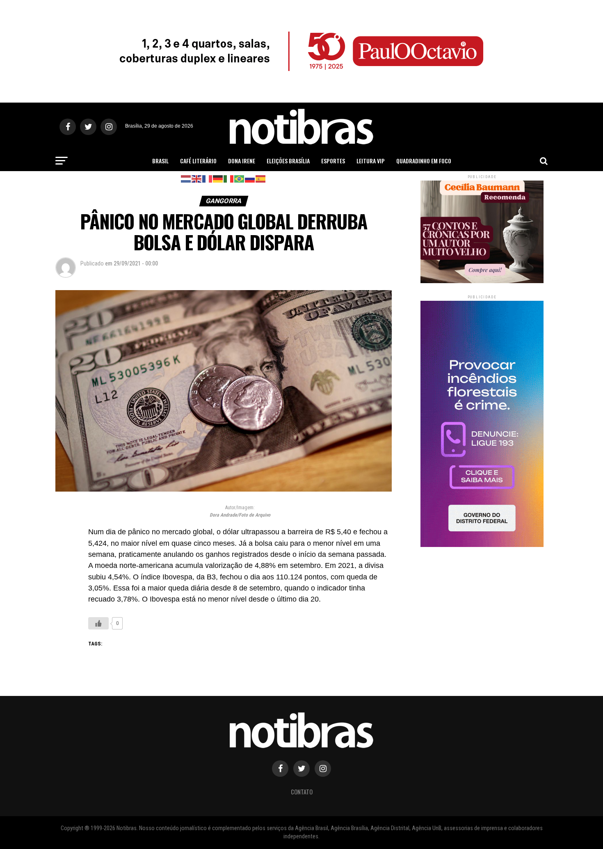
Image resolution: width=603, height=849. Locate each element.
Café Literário (198, 160)
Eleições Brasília (288, 160)
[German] (218, 178)
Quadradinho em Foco (423, 160)
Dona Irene (241, 160)
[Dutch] (186, 178)
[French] (207, 178)
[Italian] (229, 178)
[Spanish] (261, 178)
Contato (302, 791)
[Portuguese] (239, 178)
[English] (197, 178)
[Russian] (250, 178)
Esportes (333, 160)
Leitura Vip (370, 160)
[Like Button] (98, 623)
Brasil (160, 160)
